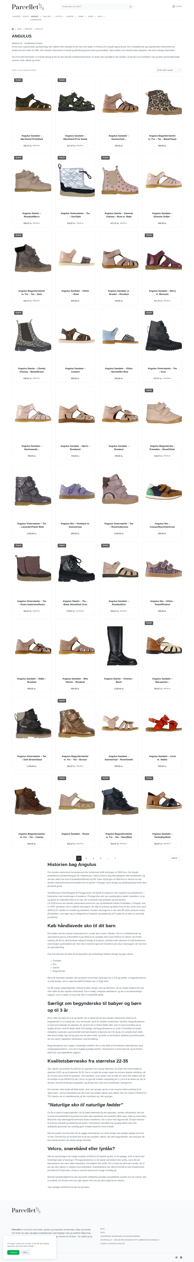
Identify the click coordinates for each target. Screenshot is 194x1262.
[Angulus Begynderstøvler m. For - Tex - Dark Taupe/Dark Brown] (33, 258)
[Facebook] (177, 1257)
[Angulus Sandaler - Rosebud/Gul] (120, 568)
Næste (174, 858)
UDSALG (25, 16)
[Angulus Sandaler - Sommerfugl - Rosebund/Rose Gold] (120, 102)
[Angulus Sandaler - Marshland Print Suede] (77, 102)
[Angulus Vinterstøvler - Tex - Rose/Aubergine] (120, 490)
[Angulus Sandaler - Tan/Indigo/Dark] (164, 801)
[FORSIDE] (13, 29)
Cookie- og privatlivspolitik (112, 1244)
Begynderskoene (137, 1021)
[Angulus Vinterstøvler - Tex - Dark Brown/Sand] (33, 723)
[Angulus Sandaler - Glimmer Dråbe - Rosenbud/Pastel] (164, 180)
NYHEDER (16, 16)
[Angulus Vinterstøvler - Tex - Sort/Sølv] (77, 180)
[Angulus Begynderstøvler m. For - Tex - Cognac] (33, 801)
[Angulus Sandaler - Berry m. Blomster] (164, 258)
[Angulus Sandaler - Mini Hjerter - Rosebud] (77, 645)
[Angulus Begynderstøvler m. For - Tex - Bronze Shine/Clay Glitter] (77, 723)
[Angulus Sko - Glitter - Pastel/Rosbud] (164, 568)
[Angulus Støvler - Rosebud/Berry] (33, 180)
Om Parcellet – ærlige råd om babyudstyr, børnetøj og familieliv (129, 1240)
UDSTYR (58, 16)
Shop (102, 1233)
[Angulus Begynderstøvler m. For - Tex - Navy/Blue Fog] (120, 801)
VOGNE (81, 16)
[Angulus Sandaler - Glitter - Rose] (77, 258)
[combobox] (94, 6)
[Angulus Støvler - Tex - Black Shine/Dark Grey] (77, 568)
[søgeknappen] (130, 6)
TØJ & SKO (47, 16)
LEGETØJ (69, 16)
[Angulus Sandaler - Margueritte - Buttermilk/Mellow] (164, 645)
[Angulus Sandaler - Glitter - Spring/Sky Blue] (120, 335)
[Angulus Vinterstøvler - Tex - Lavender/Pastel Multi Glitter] (33, 490)
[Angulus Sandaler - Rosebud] (120, 413)
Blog (100, 16)
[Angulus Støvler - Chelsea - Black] (120, 645)
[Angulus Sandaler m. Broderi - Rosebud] (120, 258)
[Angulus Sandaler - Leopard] (77, 335)
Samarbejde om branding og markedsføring (120, 1236)
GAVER (90, 16)
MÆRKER (34, 16)
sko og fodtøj (107, 57)
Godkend (13, 1252)
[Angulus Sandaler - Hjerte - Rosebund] (77, 413)
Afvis (25, 1252)
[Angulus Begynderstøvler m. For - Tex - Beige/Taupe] (164, 102)
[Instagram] (181, 1257)
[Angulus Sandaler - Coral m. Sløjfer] (164, 723)
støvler (56, 47)
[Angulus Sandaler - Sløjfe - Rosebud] (33, 645)
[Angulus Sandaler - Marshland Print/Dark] (33, 102)
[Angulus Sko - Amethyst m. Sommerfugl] (77, 490)
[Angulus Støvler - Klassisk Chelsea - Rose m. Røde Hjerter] (120, 180)
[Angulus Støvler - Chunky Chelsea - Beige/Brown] (33, 335)
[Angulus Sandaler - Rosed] (77, 801)
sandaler (69, 47)
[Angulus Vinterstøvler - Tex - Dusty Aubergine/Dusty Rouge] (33, 568)
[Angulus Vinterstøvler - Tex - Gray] (164, 335)
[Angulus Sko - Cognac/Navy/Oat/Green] (164, 490)
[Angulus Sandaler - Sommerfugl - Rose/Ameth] (120, 723)
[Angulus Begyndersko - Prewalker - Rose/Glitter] (164, 413)
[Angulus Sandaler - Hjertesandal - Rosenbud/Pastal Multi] (33, 413)
